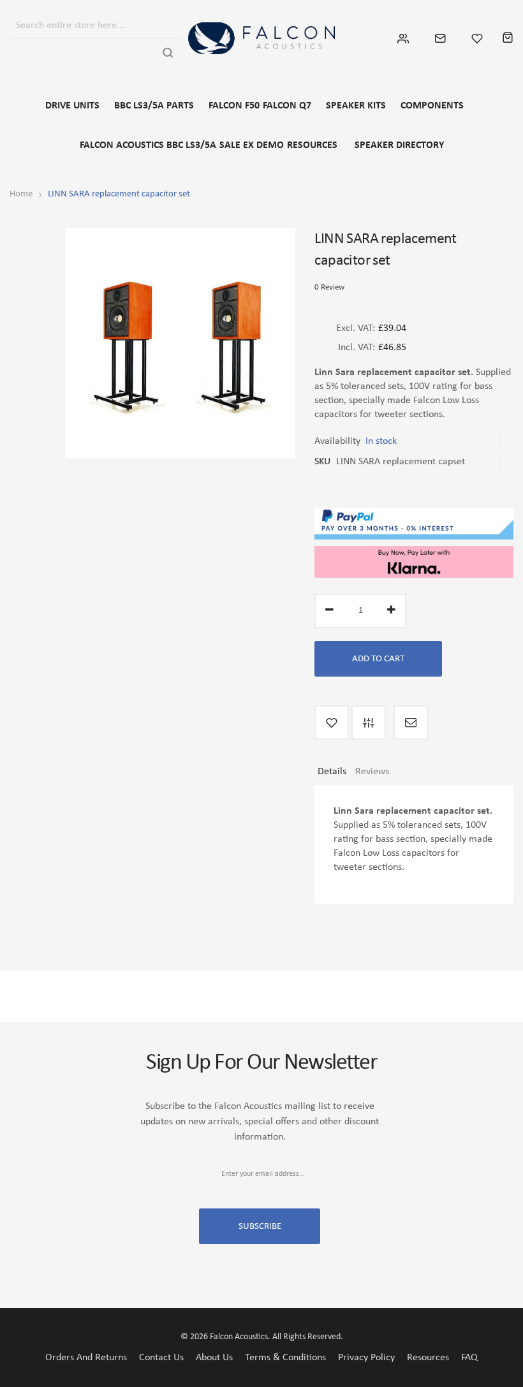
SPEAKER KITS (356, 106)
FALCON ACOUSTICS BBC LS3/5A (148, 145)
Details (332, 772)
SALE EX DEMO (251, 145)
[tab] (332, 776)
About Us (214, 1358)
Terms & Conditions (285, 1358)
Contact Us (161, 1358)
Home (21, 194)
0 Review (329, 287)
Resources (428, 1358)
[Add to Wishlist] (331, 722)
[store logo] (261, 38)
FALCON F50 (234, 106)
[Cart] (507, 38)
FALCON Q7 (287, 106)
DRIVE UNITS (72, 106)
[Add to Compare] (368, 722)
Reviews (372, 772)
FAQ (469, 1358)
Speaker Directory (399, 145)
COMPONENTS (432, 106)
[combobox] (84, 24)
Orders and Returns (86, 1358)
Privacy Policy (366, 1358)
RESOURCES (312, 145)
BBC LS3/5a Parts (154, 106)
